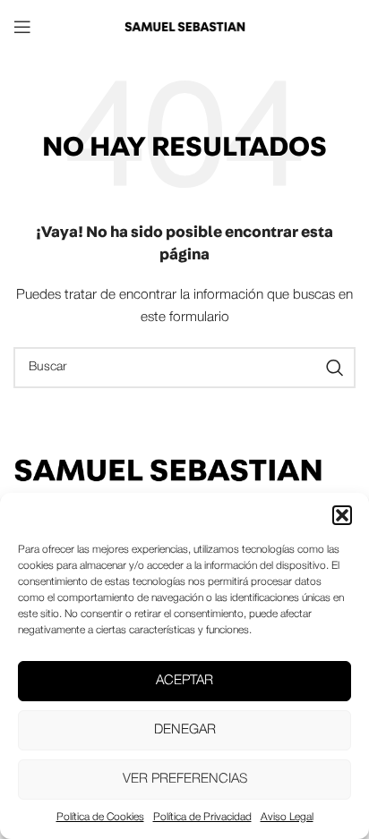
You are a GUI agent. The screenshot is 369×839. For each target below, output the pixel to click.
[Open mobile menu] (22, 27)
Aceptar (184, 680)
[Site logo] (184, 26)
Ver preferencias (185, 779)
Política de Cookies (100, 817)
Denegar (185, 730)
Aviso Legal (287, 817)
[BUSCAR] (335, 367)
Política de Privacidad (202, 817)
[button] (342, 515)
